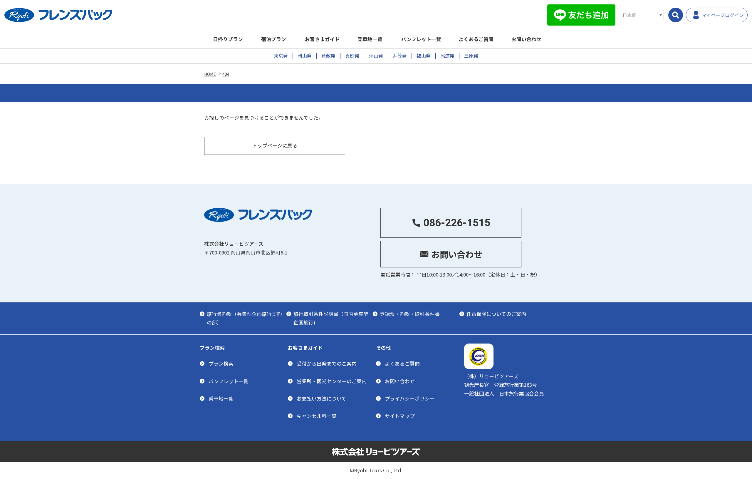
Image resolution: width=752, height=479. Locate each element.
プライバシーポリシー (410, 398)
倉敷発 (328, 55)
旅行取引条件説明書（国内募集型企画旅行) (330, 318)
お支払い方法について (321, 398)
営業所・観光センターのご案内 (332, 381)
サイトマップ (400, 415)
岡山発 (305, 55)
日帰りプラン (228, 39)
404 (225, 74)
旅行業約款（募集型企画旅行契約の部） (244, 318)
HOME (210, 74)
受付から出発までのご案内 (327, 363)
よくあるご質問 (476, 39)
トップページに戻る (274, 145)
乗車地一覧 (369, 39)
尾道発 (447, 55)
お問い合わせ (526, 39)
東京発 (281, 55)
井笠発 (400, 55)
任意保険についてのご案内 (496, 313)
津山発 (376, 55)
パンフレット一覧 (421, 39)
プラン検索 (221, 363)
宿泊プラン (273, 39)
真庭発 (352, 55)
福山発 (424, 55)
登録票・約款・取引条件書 (410, 313)
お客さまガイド (322, 39)
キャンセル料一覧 (317, 415)
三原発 (471, 55)
